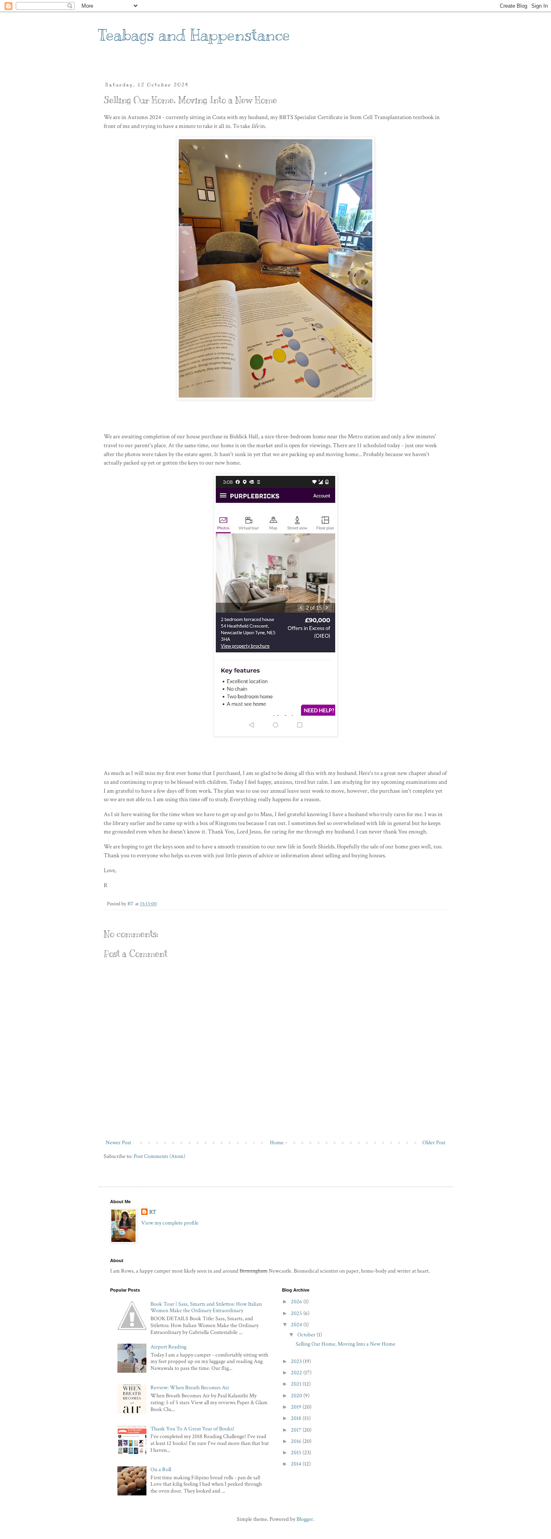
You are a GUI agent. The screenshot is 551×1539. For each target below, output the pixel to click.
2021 (297, 1384)
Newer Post (118, 1142)
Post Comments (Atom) (159, 1156)
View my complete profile (169, 1223)
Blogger (304, 1519)
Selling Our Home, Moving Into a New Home (345, 1344)
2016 (297, 1441)
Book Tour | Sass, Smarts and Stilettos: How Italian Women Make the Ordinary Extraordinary (206, 1307)
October (307, 1334)
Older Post (433, 1142)
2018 (297, 1418)
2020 (297, 1395)
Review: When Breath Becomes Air (189, 1387)
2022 (297, 1372)
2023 (297, 1361)
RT (152, 1212)
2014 (297, 1464)
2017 (297, 1430)
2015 (297, 1452)
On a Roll (160, 1469)
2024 (297, 1324)
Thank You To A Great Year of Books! (192, 1428)
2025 (297, 1313)
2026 (297, 1301)
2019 (297, 1407)
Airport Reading (168, 1347)
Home (277, 1142)
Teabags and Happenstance (194, 35)
